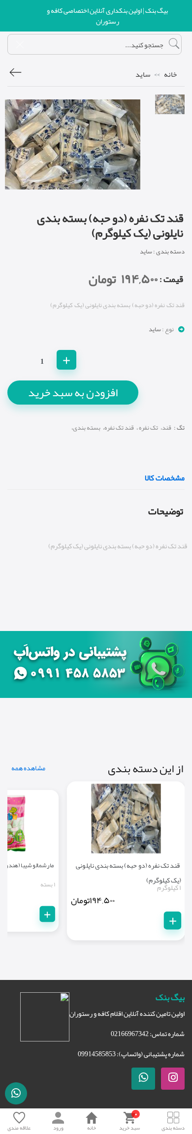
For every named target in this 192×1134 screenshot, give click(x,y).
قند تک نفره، (118, 427)
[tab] (170, 104)
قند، (165, 427)
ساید (142, 74)
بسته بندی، (85, 427)
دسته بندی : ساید (162, 251)
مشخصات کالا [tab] (165, 479)
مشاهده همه (28, 768)
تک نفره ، (147, 427)
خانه (170, 74)
